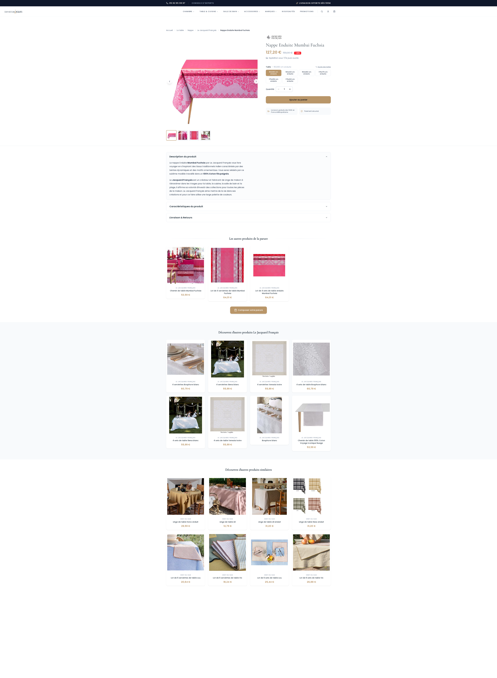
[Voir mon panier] (334, 11)
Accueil (169, 30)
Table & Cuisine (208, 11)
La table (180, 30)
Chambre (187, 11)
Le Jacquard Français (206, 30)
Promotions (306, 11)
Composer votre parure (250, 310)
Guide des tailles (324, 67)
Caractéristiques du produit (186, 206)
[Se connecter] (328, 11)
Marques (270, 11)
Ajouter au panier (298, 99)
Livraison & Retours (180, 217)
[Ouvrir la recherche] (321, 11)
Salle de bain (230, 11)
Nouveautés (288, 11)
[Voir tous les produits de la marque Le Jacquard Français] (274, 37)
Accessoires (251, 11)
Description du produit (182, 156)
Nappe (190, 30)
